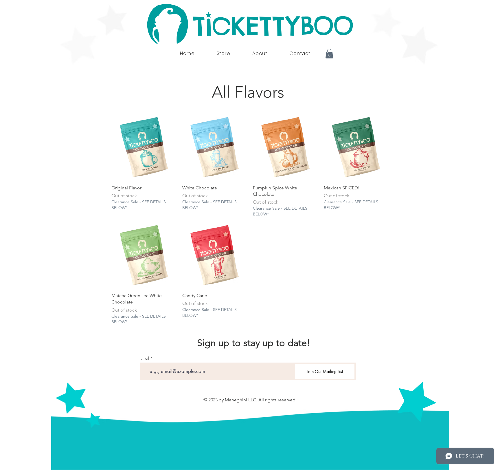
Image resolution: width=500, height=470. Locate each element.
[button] (329, 53)
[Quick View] (144, 147)
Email (145, 358)
